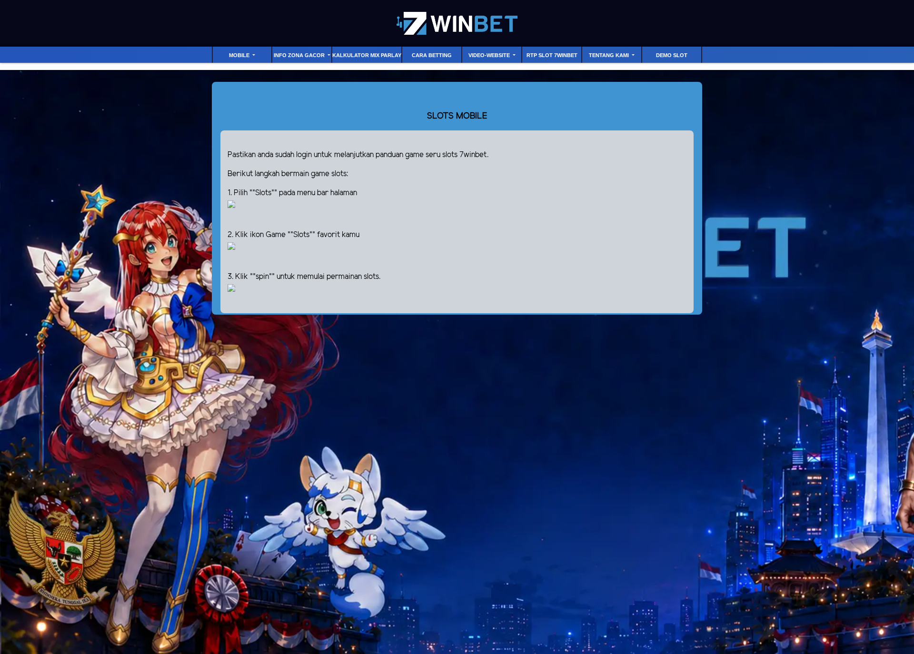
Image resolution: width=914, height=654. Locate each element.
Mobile (240, 55)
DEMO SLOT (671, 55)
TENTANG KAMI (609, 55)
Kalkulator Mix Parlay (366, 55)
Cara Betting (432, 55)
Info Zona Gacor (300, 55)
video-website (489, 55)
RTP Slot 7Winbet (552, 55)
